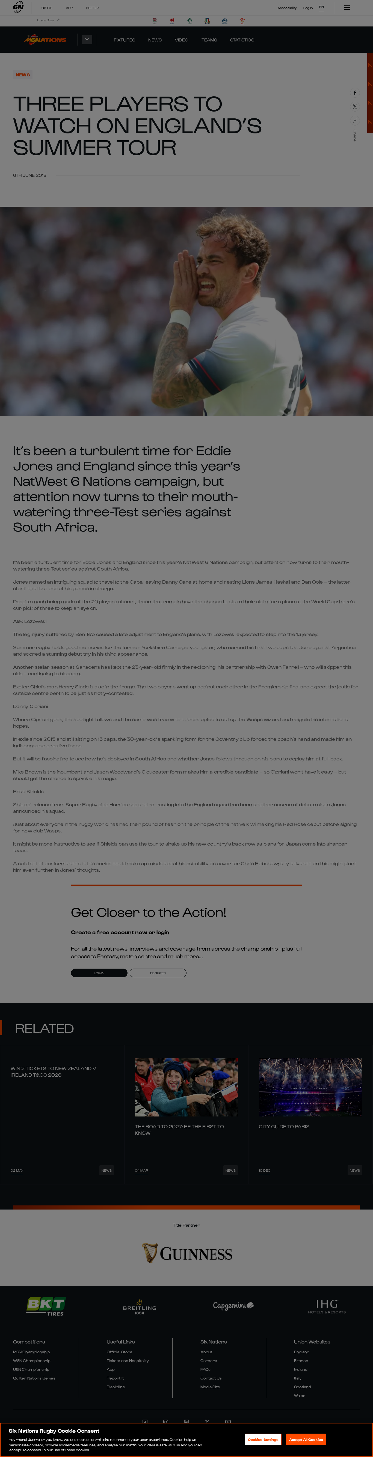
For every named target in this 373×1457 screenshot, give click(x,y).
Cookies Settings (263, 1439)
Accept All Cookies (306, 1439)
